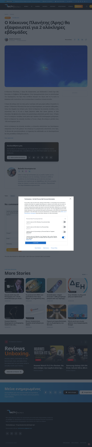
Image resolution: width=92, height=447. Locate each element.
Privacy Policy (54, 248)
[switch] (64, 222)
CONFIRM (35, 242)
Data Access (46, 248)
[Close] (71, 199)
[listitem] (46, 219)
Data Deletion (38, 248)
